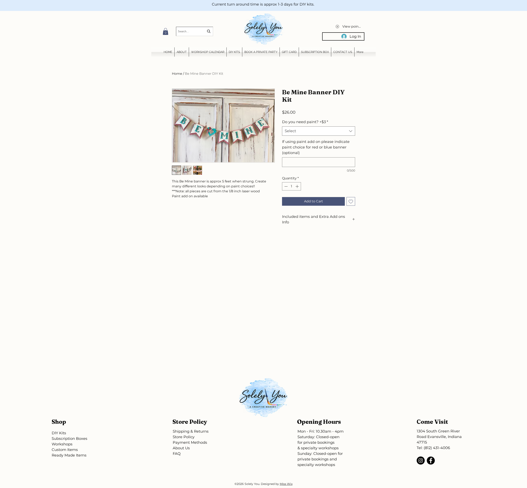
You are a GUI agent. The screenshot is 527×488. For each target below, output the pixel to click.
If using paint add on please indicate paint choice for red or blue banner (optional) (316, 147)
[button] (165, 31)
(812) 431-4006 (437, 448)
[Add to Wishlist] (350, 201)
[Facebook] (431, 460)
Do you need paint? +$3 (305, 122)
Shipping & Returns (191, 431)
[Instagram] (421, 460)
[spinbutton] (291, 186)
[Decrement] (285, 186)
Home (177, 74)
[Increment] (297, 186)
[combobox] (194, 31)
